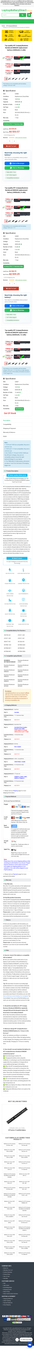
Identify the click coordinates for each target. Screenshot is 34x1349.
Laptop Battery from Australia (17, 10)
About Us (5, 1268)
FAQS (5, 436)
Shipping (15, 790)
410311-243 (7, 638)
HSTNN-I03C (21, 648)
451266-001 (21, 641)
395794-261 (7, 635)
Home (3, 26)
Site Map (5, 1278)
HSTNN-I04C (7, 651)
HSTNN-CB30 (21, 645)
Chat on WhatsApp (18, 168)
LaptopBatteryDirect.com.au (19, 1328)
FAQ (4, 1283)
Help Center (6, 1285)
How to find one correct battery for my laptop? (15, 996)
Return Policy (6, 1291)
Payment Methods (7, 1302)
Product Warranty (7, 1272)
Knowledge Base (7, 1287)
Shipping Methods (8, 1298)
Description (6, 420)
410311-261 (21, 638)
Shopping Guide (7, 1289)
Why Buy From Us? (8, 1270)
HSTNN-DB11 (7, 648)
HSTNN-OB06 (21, 651)
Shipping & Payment (9, 428)
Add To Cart (12, 146)
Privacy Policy (6, 1274)
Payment (15, 874)
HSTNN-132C (7, 645)
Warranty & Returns (9, 432)
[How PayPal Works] (7, 1319)
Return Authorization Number (10, 1293)
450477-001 (7, 641)
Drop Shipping (7, 1304)
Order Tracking (7, 1300)
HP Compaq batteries (11, 26)
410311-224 (21, 635)
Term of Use (6, 1276)
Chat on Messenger (18, 163)
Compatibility (7, 424)
